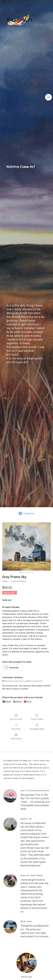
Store (5, 581)
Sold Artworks (18, 581)
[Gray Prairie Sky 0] (26, 546)
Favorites (16, 728)
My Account (16, 719)
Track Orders (36, 719)
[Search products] (48, 97)
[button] (12, 667)
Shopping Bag (37, 728)
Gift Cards (16, 738)
